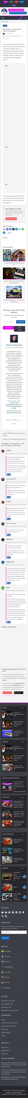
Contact (3, 1019)
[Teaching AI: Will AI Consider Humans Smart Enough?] (7, 859)
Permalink (24, 453)
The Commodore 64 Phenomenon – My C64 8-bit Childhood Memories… (19, 733)
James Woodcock (8, 33)
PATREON (19, 692)
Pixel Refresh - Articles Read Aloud (9, 1010)
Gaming (11, 1)
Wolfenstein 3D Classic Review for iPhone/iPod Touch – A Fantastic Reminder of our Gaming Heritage (14, 1064)
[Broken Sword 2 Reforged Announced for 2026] (7, 714)
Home (2, 21)
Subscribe (20, 322)
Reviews (22, 1)
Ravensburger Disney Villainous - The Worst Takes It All (17, 876)
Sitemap (3, 1036)
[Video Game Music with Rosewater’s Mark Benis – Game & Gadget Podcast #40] (7, 823)
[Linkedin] (18, 420)
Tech (16, 1)
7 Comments (6, 38)
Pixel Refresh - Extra (6, 1007)
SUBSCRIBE (22, 791)
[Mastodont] (10, 420)
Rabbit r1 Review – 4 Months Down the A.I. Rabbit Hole (18, 841)
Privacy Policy (4, 1029)
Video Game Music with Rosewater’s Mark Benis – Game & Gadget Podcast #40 (19, 823)
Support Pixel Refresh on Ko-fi (8, 1026)
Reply (8, 474)
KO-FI (7, 692)
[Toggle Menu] (3, 18)
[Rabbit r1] (7, 887)
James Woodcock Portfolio (13, 412)
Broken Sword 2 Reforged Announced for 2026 (19, 714)
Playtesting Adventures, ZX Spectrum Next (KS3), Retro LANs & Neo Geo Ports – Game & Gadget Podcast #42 (19, 804)
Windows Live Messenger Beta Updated (14, 439)
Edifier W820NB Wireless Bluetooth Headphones (17, 896)
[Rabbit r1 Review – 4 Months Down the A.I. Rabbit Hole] (7, 840)
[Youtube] (7, 420)
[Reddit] (13, 424)
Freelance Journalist (17, 1092)
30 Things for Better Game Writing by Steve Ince (19, 767)
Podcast (14, 5)
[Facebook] (21, 420)
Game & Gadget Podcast (7, 1004)
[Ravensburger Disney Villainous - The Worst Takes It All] (7, 876)
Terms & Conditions (6, 1032)
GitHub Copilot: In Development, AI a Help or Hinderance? (19, 850)
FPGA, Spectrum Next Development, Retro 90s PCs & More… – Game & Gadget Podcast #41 (19, 814)
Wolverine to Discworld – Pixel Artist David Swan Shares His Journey (19, 724)
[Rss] (15, 424)
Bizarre (6, 21)
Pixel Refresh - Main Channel (8, 1000)
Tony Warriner (4, 1053)
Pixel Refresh (16, 10)
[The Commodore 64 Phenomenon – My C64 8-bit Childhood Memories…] (7, 733)
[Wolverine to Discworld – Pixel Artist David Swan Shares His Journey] (7, 723)
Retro (5, 1)
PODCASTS (16, 791)
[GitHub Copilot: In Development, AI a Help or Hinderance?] (7, 850)
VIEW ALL (22, 708)
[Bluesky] (13, 420)
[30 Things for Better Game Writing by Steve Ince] (7, 767)
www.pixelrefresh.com (16, 416)
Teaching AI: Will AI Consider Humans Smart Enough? (19, 860)
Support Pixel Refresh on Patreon (9, 1023)
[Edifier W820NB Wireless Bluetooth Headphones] (7, 896)
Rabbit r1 (15, 887)
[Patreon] (15, 420)
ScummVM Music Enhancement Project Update (14, 434)
